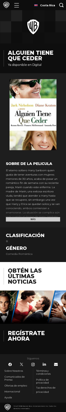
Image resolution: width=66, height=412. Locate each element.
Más (33, 219)
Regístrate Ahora (26, 336)
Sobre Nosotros (13, 370)
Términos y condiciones (43, 372)
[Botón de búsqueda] (61, 5)
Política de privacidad (42, 381)
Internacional (12, 391)
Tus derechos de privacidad (46, 389)
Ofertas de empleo (15, 385)
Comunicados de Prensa (14, 378)
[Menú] (16, 5)
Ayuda (8, 397)
